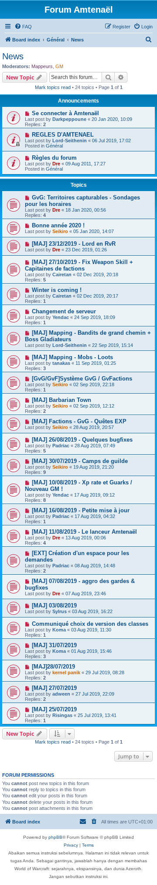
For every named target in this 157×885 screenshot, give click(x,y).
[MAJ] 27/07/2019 (54, 688)
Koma (59, 629)
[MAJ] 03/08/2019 (54, 605)
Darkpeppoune (69, 119)
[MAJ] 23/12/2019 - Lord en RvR (74, 243)
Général (54, 145)
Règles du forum (54, 157)
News (13, 56)
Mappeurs (42, 66)
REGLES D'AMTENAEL (63, 134)
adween (61, 693)
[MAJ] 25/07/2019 (54, 709)
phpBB (55, 837)
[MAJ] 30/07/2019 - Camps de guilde (80, 461)
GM (59, 66)
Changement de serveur (64, 311)
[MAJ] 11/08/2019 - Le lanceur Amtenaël (84, 531)
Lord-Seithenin (69, 140)
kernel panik (66, 672)
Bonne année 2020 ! (58, 225)
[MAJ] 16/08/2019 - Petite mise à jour (81, 510)
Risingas (62, 715)
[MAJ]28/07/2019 (53, 666)
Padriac (60, 445)
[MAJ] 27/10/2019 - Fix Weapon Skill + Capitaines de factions (79, 265)
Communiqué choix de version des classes (90, 624)
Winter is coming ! (57, 290)
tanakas (61, 363)
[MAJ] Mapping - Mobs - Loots (72, 357)
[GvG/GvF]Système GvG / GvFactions (82, 378)
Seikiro (60, 231)
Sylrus (59, 611)
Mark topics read (53, 87)
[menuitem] (23, 26)
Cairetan (62, 274)
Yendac (60, 317)
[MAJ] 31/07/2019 (54, 645)
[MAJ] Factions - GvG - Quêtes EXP (79, 421)
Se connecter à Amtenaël (65, 113)
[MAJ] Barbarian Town (61, 400)
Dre (56, 163)
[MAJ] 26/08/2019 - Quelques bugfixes (82, 439)
